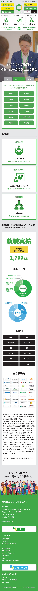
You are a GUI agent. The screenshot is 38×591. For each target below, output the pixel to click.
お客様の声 (5, 556)
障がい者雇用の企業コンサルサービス (20, 189)
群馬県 (11, 105)
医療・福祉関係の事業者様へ (11, 560)
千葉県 (26, 111)
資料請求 (8, 8)
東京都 (11, 117)
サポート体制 (6, 548)
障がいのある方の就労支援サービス (20, 161)
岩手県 (11, 93)
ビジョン (30, 79)
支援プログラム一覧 (8, 553)
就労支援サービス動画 (9, 544)
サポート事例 (6, 551)
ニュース (8, 79)
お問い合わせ (7, 5)
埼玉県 (11, 111)
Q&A (3, 558)
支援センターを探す (30, 8)
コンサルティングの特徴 (9, 580)
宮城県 (26, 93)
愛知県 (26, 123)
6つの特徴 (5, 541)
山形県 (11, 99)
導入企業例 (5, 582)
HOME (4, 1)
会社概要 (10, 1)
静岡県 (11, 123)
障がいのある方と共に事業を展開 (20, 216)
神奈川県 (26, 117)
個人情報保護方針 (7, 522)
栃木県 (26, 105)
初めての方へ (6, 539)
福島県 (26, 99)
